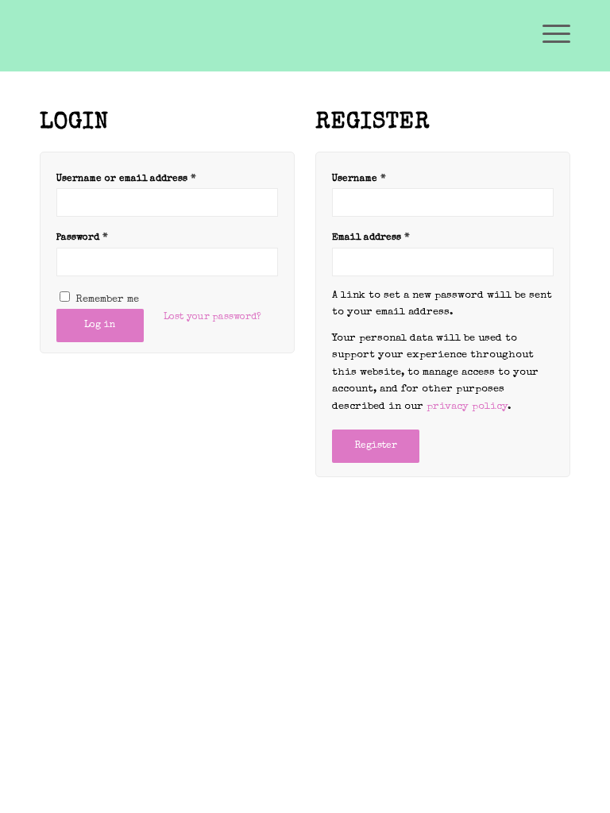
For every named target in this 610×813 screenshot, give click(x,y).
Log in (100, 325)
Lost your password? (212, 317)
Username (359, 179)
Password (82, 238)
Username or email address (126, 179)
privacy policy (467, 407)
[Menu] (548, 35)
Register (375, 446)
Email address (371, 238)
